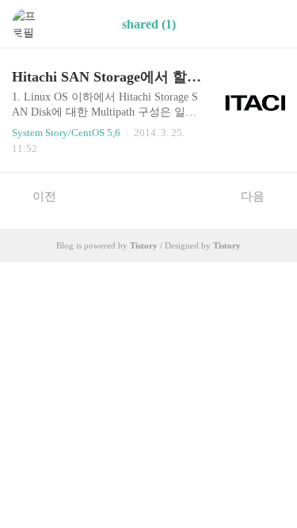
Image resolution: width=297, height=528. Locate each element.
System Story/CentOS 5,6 (66, 133)
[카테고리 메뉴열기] (269, 24)
